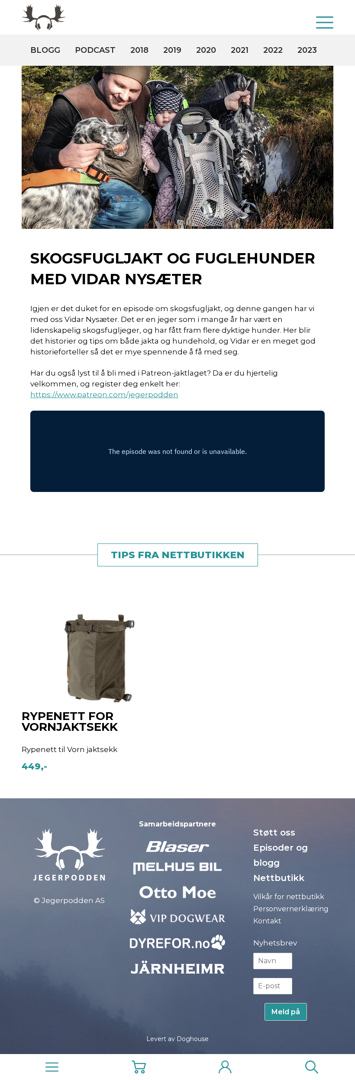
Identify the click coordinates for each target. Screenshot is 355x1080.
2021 (239, 50)
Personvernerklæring (291, 909)
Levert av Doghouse (177, 1039)
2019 (172, 50)
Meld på (285, 1012)
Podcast (95, 50)
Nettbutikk (278, 878)
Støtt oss (274, 832)
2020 (206, 50)
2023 (307, 50)
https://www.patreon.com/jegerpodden (104, 394)
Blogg (45, 50)
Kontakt (267, 921)
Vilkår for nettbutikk (288, 897)
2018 (139, 50)
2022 (273, 50)
